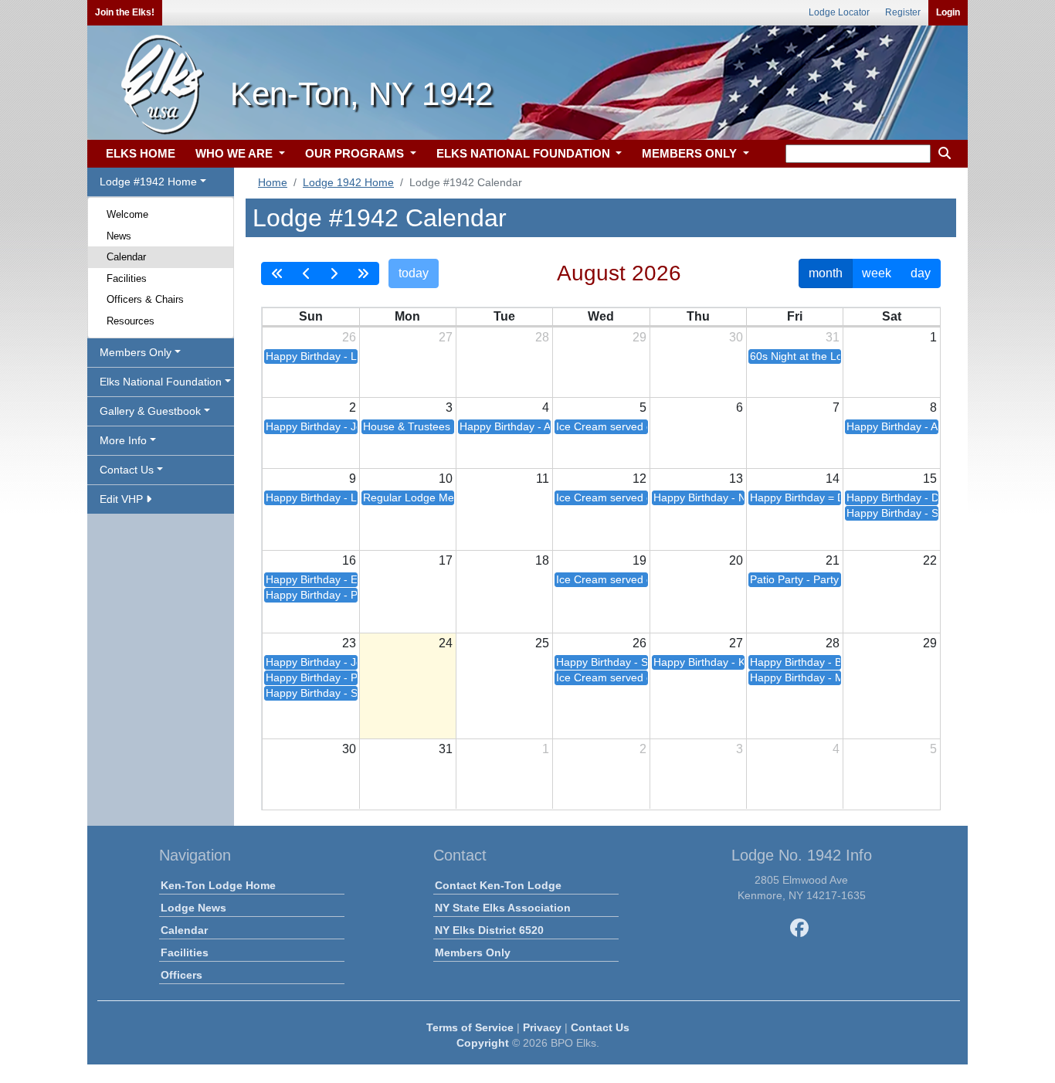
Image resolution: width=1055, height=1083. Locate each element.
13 (736, 478)
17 (446, 560)
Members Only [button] (135, 352)
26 (349, 337)
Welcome (127, 214)
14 (833, 478)
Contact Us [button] (127, 469)
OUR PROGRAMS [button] (356, 153)
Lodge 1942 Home (348, 182)
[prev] (307, 273)
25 (542, 643)
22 (930, 560)
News (119, 236)
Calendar (126, 257)
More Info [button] (123, 440)
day (921, 273)
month (826, 273)
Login (948, 12)
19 (639, 560)
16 (349, 560)
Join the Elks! (124, 12)
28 (542, 337)
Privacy (542, 1027)
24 (446, 643)
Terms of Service (470, 1027)
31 (833, 337)
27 (446, 337)
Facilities (127, 278)
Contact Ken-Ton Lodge (498, 885)
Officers (181, 975)
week (876, 273)
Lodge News (193, 907)
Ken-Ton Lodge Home (218, 885)
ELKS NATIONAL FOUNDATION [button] (524, 153)
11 (542, 478)
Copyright (482, 1043)
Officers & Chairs (145, 299)
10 (446, 478)
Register (903, 12)
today (414, 273)
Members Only (473, 952)
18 (542, 560)
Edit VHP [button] (123, 499)
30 (736, 337)
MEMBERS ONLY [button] (691, 153)
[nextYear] (363, 273)
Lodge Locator (839, 12)
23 (349, 643)
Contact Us (600, 1027)
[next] (334, 273)
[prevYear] (277, 273)
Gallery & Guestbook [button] (150, 411)
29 (639, 337)
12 (639, 478)
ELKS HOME (140, 153)
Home (272, 182)
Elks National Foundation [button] (161, 381)
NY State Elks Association (503, 907)
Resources (130, 321)
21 (833, 560)
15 (930, 478)
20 (736, 560)
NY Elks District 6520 (489, 930)
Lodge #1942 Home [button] (148, 181)
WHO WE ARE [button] (235, 153)
